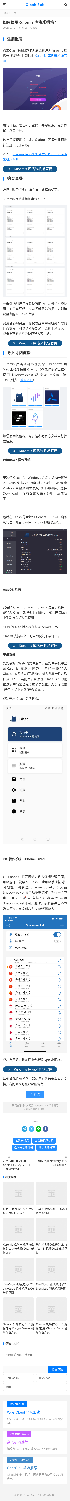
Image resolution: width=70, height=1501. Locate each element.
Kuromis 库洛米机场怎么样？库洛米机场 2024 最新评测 (18, 1248)
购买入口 (26, 380)
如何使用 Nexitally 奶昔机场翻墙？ (52, 1163)
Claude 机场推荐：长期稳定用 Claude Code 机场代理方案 (51, 1328)
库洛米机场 (22, 1140)
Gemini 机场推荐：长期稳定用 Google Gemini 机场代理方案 (18, 1328)
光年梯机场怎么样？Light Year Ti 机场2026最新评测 (51, 1248)
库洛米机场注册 (23, 1147)
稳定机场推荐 (47, 1147)
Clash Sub (35, 5)
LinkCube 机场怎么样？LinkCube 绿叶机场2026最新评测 (18, 1288)
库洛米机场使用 (44, 1140)
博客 (5, 13)
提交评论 (57, 1369)
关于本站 (41, 1495)
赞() (34, 27)
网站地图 (51, 1495)
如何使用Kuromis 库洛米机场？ (30, 22)
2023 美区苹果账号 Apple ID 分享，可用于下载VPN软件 (17, 1165)
